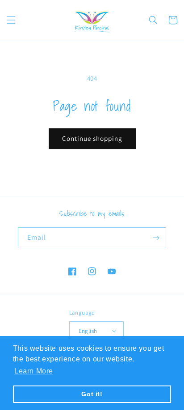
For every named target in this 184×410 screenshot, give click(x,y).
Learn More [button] (33, 371)
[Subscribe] (156, 237)
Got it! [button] (91, 394)
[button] (11, 20)
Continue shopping (92, 138)
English (88, 331)
